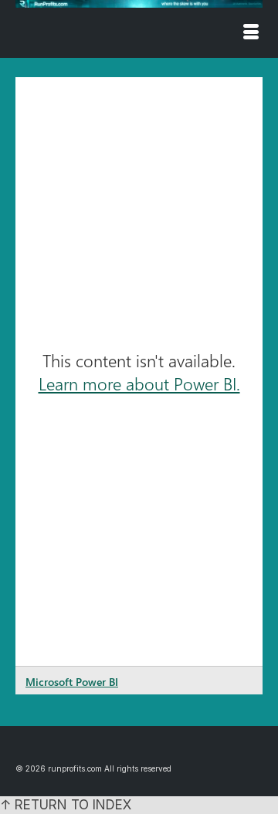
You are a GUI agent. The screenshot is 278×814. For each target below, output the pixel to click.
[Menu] (251, 33)
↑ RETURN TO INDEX (65, 804)
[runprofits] (139, 4)
